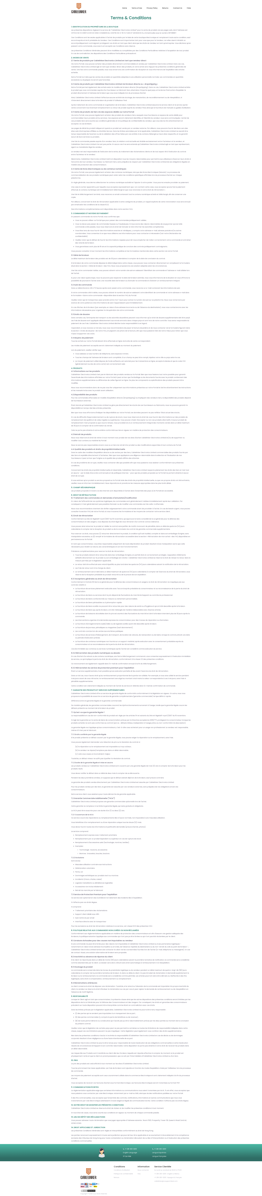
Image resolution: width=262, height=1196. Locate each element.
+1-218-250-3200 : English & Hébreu (166, 1174)
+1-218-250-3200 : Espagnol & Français (168, 1177)
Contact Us (177, 8)
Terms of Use (137, 8)
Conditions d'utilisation (122, 1170)
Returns (165, 8)
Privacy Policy (152, 8)
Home (124, 8)
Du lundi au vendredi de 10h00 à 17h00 (168, 1170)
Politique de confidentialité (123, 1174)
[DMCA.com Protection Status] (94, 1190)
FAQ (139, 1174)
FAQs (189, 8)
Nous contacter (143, 1170)
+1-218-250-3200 (131, 1149)
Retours (116, 1177)
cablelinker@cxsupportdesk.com (166, 1181)
